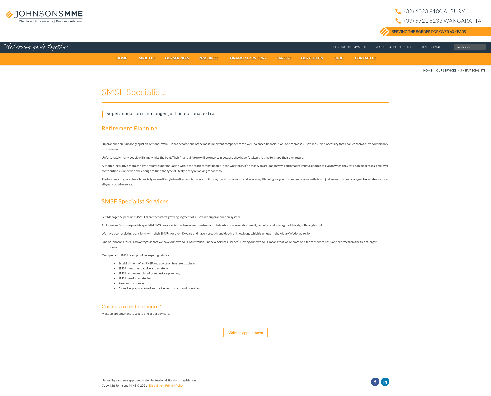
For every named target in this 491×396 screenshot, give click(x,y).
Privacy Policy (174, 385)
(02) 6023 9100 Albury (434, 11)
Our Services (177, 58)
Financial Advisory (248, 58)
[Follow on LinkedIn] (385, 382)
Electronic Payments (350, 47)
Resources (208, 58)
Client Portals (430, 47)
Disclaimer (156, 385)
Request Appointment (393, 47)
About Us (147, 58)
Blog (339, 58)
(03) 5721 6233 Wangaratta (442, 20)
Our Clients (312, 58)
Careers (284, 58)
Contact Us (365, 58)
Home (121, 58)
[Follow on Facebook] (375, 382)
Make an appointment (245, 332)
